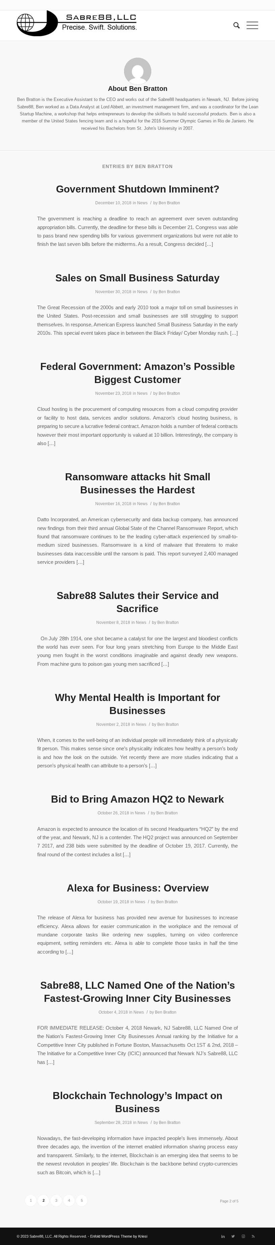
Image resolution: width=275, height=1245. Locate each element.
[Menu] (249, 25)
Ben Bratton (169, 203)
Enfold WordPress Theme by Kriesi (118, 1236)
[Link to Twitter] (233, 1236)
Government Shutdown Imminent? (137, 189)
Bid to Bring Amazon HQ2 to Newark (137, 799)
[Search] (233, 25)
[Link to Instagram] (243, 1236)
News (142, 203)
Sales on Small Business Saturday (137, 277)
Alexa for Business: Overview (138, 888)
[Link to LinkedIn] (223, 1236)
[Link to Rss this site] (253, 1236)
